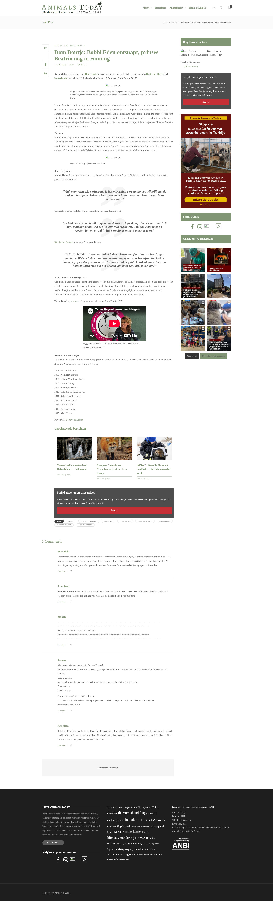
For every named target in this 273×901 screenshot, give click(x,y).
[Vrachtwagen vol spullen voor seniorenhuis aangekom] (193, 338)
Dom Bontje (91, 74)
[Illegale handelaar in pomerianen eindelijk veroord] (219, 338)
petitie (138, 843)
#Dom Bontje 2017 (145, 521)
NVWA (140, 838)
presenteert (74, 301)
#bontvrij (108, 521)
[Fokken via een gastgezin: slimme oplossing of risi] (193, 286)
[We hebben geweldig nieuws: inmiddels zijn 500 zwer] (193, 260)
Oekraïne (150, 838)
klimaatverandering (120, 838)
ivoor (156, 826)
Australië (136, 807)
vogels (128, 854)
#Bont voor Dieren (89, 521)
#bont (70, 521)
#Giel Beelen (164, 521)
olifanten (113, 843)
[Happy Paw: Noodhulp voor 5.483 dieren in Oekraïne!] (193, 312)
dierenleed (112, 813)
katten (137, 832)
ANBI (212, 807)
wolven (117, 859)
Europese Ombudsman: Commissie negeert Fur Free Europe (112, 469)
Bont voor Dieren (155, 74)
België (144, 808)
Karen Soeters (214, 51)
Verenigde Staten (115, 854)
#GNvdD (112, 807)
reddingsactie (153, 844)
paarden (129, 843)
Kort (72, 46)
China (155, 807)
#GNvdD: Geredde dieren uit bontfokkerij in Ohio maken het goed (154, 469)
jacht (161, 826)
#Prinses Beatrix (64, 525)
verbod (151, 849)
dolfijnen (111, 820)
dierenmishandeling (132, 813)
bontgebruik (60, 78)
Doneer (114, 510)
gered (120, 820)
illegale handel (124, 826)
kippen (145, 832)
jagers (110, 832)
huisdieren (111, 826)
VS (133, 854)
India (134, 826)
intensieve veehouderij (144, 826)
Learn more (53, 843)
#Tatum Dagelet (85, 525)
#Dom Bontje (125, 521)
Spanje (112, 849)
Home (165, 22)
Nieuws (146, 8)
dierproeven (151, 813)
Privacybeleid (178, 807)
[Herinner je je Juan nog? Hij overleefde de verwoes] (219, 312)
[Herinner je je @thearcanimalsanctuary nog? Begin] (219, 286)
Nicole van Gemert (63, 242)
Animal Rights (124, 808)
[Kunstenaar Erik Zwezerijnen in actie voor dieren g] (219, 260)
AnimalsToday (59, 65)
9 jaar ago (61, 571)
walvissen (151, 855)
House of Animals (197, 8)
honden (132, 819)
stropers (132, 850)
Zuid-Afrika (124, 859)
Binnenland (61, 46)
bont (149, 808)
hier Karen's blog (193, 62)
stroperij (123, 849)
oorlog (121, 844)
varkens (141, 849)
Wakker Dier (141, 855)
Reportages (160, 8)
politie (144, 844)
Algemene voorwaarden (196, 807)
